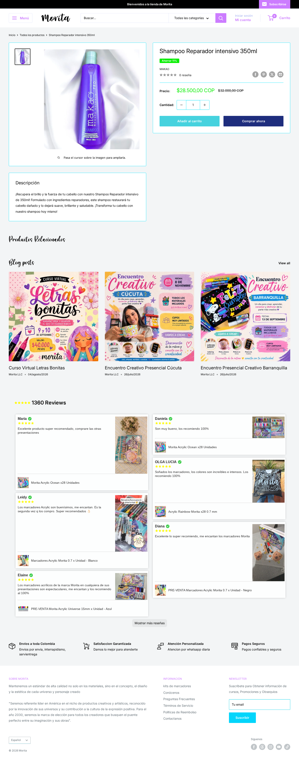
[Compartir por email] (280, 74)
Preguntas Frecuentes (179, 699)
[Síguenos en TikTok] (287, 747)
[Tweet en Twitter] (272, 74)
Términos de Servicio (178, 705)
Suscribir (242, 717)
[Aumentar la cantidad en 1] (204, 105)
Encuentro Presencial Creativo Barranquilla (244, 367)
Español (16, 740)
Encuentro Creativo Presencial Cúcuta (143, 367)
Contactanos (172, 718)
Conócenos (171, 692)
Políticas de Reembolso (179, 712)
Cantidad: (167, 105)
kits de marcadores (177, 686)
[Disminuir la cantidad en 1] (181, 105)
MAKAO (164, 69)
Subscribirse (277, 4)
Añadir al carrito (189, 121)
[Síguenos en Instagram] (270, 747)
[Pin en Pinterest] (264, 74)
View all (284, 263)
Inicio (12, 35)
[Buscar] (220, 18)
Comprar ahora (253, 121)
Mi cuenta (243, 20)
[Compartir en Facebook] (255, 74)
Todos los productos (32, 35)
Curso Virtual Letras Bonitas (37, 367)
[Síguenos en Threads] (262, 747)
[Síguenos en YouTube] (279, 747)
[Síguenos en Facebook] (254, 747)
